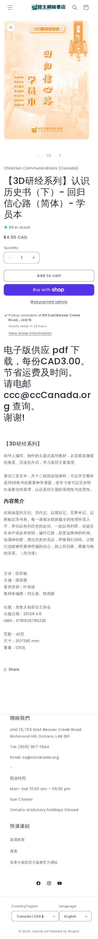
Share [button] (14, 669)
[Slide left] (37, 155)
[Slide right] (60, 155)
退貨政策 (17, 839)
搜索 (13, 851)
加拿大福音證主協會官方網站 (34, 862)
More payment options (49, 302)
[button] (10, 7)
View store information (30, 333)
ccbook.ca (40, 931)
